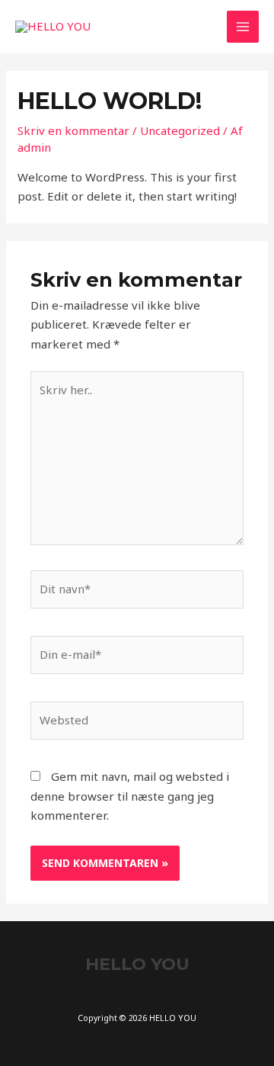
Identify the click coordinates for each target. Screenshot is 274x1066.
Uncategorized (180, 130)
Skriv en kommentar (73, 130)
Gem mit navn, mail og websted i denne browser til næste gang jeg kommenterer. (129, 796)
